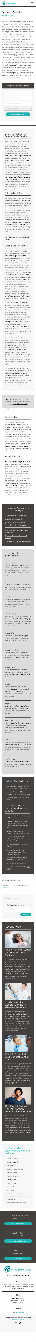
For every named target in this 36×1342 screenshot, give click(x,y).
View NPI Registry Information (17, 853)
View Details (22, 863)
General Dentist (16, 880)
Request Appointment (18, 1241)
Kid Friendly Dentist (13, 1176)
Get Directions (18, 1223)
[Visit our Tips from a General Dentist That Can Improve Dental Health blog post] (18, 1104)
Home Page (22, 794)
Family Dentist (11, 1166)
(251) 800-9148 (20, 492)
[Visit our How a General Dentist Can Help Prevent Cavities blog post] (18, 947)
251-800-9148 (16, 373)
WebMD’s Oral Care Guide (20, 797)
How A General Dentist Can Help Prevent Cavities (18, 952)
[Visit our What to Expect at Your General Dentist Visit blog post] (18, 1052)
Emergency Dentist (13, 1162)
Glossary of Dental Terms (15, 788)
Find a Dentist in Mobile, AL (15, 905)
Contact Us (18, 1258)
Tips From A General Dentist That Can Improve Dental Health (18, 1109)
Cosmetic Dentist (12, 1158)
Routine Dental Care (13, 1183)
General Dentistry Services (15, 1169)
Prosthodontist (11, 1180)
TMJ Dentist (10, 1190)
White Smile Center (21, 464)
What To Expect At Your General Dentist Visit (16, 1057)
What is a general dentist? (15, 519)
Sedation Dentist (12, 1187)
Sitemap (22, 1319)
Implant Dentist (12, 1173)
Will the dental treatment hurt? (17, 515)
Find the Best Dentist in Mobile (16, 1203)
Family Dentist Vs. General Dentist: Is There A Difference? (16, 1005)
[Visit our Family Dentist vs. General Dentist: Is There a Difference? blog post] (18, 1000)
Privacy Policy (15, 1319)
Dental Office (11, 1199)
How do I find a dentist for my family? (19, 542)
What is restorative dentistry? (16, 523)
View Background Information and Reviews (17, 859)
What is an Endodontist (14, 1194)
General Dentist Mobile (20, 404)
